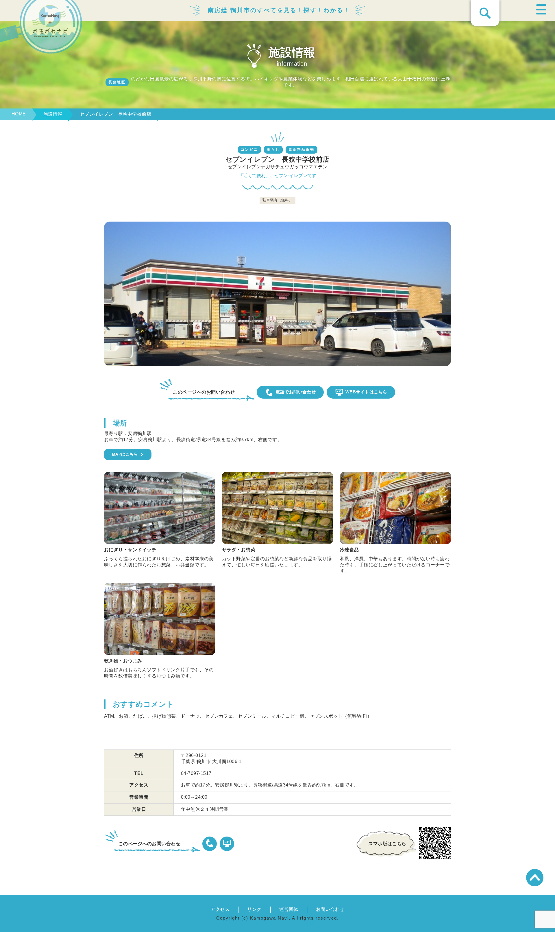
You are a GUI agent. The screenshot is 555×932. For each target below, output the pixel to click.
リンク (254, 909)
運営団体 (288, 909)
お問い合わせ (330, 909)
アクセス (220, 909)
